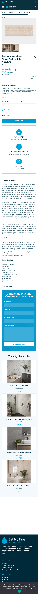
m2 (21, 102)
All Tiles (25, 12)
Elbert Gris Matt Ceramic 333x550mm (19, 452)
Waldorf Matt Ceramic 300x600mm (19, 386)
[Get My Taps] (11, 8)
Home (3, 12)
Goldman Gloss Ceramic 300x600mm (19, 486)
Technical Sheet (7, 286)
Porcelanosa (5, 65)
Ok (19, 591)
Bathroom (5, 577)
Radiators (5, 579)
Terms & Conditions (8, 565)
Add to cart (19, 120)
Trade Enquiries (7, 567)
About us (5, 563)
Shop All (11, 12)
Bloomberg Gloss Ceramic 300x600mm (19, 419)
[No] (36, 588)
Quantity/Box (6, 102)
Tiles (18, 12)
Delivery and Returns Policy (11, 570)
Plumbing (5, 582)
